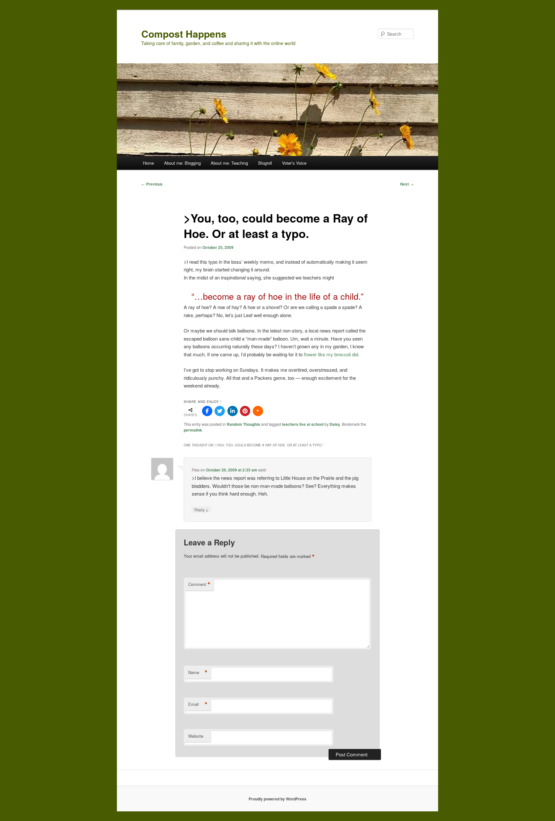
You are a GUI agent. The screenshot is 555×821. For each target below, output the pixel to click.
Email (197, 704)
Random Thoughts (243, 424)
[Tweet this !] (220, 411)
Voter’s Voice (294, 163)
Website (195, 736)
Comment (199, 584)
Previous (152, 184)
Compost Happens (183, 34)
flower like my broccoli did (331, 354)
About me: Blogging (182, 163)
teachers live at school (302, 424)
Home (148, 163)
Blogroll (265, 163)
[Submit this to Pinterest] (245, 411)
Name (197, 672)
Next (407, 184)
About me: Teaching (229, 163)
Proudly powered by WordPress (277, 799)
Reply (201, 509)
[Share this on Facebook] (207, 411)
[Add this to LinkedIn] (232, 411)
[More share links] (258, 411)
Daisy (335, 424)
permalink (193, 430)
